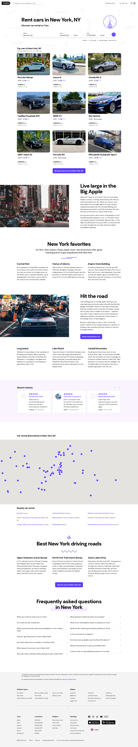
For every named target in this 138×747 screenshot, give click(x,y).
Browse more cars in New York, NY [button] (69, 171)
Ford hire (73, 698)
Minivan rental (56, 695)
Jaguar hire (73, 701)
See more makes (111, 698)
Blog (106, 716)
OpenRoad (20, 733)
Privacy (37, 740)
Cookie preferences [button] (48, 740)
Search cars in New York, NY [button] (69, 585)
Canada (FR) (38, 728)
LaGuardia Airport (61, 513)
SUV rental (38, 695)
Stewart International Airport (101, 517)
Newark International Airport (101, 513)
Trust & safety (56, 725)
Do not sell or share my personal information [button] (70, 740)
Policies (19, 725)
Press (19, 730)
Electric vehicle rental (41, 693)
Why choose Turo (57, 720)
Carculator (73, 722)
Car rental (93, 40)
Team (18, 722)
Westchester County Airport (65, 517)
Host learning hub (75, 733)
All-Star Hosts (74, 725)
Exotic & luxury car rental (24, 698)
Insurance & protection (77, 730)
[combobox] (28, 3)
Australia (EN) (39, 722)
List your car (74, 720)
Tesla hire (109, 693)
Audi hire (73, 693)
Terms (31, 740)
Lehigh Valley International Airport (32, 524)
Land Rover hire (92, 695)
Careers (19, 728)
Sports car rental (57, 693)
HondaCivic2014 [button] (36, 396)
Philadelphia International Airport (103, 524)
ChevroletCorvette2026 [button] (73, 396)
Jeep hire (91, 693)
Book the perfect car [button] (91, 337)
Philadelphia (59, 524)
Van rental (20, 695)
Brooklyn (22, 513)
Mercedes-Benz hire (94, 698)
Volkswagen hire (111, 695)
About (19, 720)
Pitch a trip (55, 722)
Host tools (73, 728)
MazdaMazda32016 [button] (106, 396)
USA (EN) (37, 720)
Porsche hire (92, 701)
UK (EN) (37, 733)
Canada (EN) (38, 725)
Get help (55, 728)
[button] (28, 3)
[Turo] (6, 3)
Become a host (110, 3)
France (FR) (38, 730)
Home (84, 40)
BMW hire (73, 695)
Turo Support (69, 679)
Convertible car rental (41, 698)
